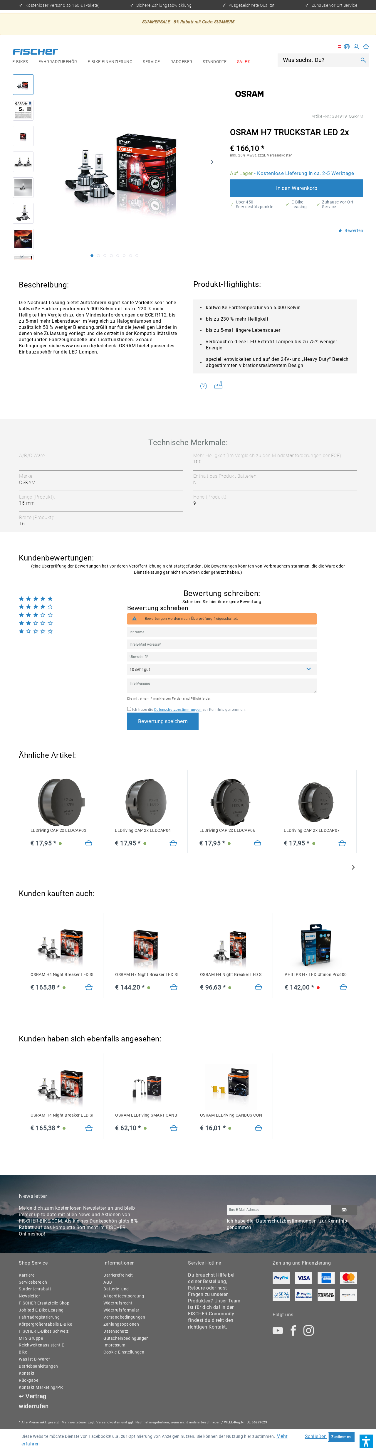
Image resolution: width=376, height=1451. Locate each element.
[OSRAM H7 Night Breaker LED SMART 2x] (146, 946)
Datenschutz (115, 1331)
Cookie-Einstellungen (123, 1352)
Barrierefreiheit (118, 1275)
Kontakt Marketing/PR (41, 1387)
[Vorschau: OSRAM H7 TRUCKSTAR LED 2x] (23, 84)
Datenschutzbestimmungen (178, 710)
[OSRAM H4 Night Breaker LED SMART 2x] (62, 946)
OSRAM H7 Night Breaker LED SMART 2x (146, 974)
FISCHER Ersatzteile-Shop (44, 1303)
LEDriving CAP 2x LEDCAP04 (143, 830)
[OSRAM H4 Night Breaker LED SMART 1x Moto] (231, 946)
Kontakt (27, 1373)
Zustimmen (341, 1437)
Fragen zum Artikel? (205, 386)
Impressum (114, 1345)
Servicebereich (33, 1282)
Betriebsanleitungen (38, 1366)
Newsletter (29, 1296)
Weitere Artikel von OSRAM (220, 386)
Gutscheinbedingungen (126, 1338)
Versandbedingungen (124, 1317)
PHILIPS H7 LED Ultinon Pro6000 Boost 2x (316, 974)
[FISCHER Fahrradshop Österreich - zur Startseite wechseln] (35, 53)
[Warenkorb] (366, 46)
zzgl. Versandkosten (275, 155)
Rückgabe (28, 1380)
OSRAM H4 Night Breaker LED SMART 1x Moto (231, 974)
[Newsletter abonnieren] (344, 1210)
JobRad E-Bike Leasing (41, 1310)
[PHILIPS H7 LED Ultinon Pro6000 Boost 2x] (316, 946)
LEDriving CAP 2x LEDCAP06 (227, 830)
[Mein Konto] (356, 46)
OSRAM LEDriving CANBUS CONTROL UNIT (231, 1115)
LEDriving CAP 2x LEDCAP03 (59, 830)
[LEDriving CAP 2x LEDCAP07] (315, 802)
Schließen (316, 1436)
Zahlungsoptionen (121, 1324)
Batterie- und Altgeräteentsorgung (123, 1292)
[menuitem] (20, 62)
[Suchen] (363, 60)
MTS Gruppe (31, 1338)
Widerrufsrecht (117, 1303)
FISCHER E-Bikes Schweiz (44, 1331)
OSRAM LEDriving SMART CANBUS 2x (146, 1115)
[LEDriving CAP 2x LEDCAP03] (62, 802)
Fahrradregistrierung (39, 1317)
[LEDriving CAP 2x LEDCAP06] (230, 802)
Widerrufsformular (121, 1310)
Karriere (26, 1275)
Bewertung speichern (163, 721)
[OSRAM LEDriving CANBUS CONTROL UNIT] (231, 1087)
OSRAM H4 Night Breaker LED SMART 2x (62, 974)
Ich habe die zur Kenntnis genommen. (189, 710)
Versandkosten (108, 1422)
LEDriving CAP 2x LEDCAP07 (312, 830)
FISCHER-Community (211, 1314)
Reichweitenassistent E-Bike (42, 1348)
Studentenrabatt (35, 1289)
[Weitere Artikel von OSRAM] (249, 93)
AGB (107, 1282)
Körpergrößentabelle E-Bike (45, 1324)
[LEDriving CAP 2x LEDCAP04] (146, 802)
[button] (366, 1441)
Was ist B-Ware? (35, 1359)
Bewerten (353, 230)
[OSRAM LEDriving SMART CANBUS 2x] (146, 1087)
